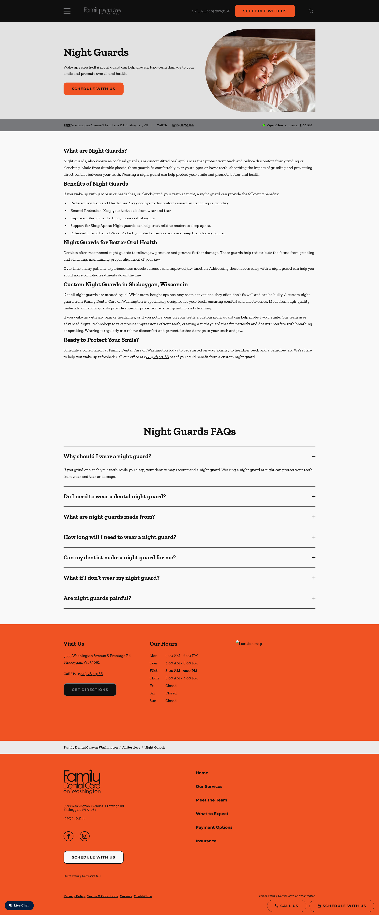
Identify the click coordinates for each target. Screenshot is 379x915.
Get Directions (90, 690)
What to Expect (212, 813)
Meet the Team (211, 800)
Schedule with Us (265, 11)
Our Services (209, 786)
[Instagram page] (85, 836)
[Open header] (68, 11)
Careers (126, 896)
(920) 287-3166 (183, 125)
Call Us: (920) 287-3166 (211, 11)
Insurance (206, 841)
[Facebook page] (68, 836)
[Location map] (275, 682)
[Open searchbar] (311, 11)
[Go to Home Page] (102, 11)
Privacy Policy (74, 896)
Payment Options (214, 827)
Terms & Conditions (102, 896)
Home (202, 772)
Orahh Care (143, 896)
